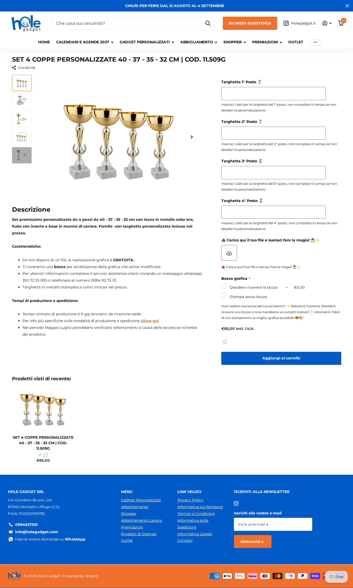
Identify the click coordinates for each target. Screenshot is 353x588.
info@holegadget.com (36, 532)
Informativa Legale (194, 534)
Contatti (185, 540)
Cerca (208, 23)
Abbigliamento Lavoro (141, 520)
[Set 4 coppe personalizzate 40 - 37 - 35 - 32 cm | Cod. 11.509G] (43, 407)
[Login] (327, 23)
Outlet (295, 42)
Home (44, 42)
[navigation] (22, 83)
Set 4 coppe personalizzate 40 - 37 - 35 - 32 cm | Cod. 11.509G (43, 443)
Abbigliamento (196, 42)
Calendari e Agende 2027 (82, 42)
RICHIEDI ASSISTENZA (250, 23)
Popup (225, 341)
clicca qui (150, 320)
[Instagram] (236, 503)
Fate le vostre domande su (50, 539)
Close (347, 5)
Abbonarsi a (252, 541)
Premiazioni (265, 42)
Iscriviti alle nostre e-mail (258, 513)
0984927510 (26, 524)
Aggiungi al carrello (281, 358)
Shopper (232, 42)
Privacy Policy (190, 500)
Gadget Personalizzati (145, 42)
